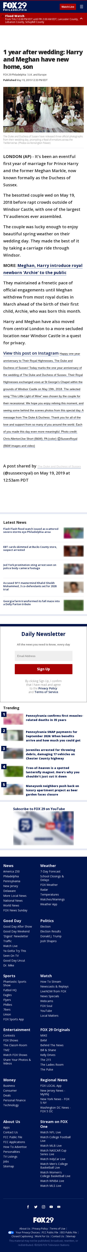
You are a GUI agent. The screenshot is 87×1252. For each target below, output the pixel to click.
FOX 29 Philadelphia (14, 74)
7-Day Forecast (50, 871)
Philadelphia (11, 876)
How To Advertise (15, 1147)
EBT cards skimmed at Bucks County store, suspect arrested (30, 548)
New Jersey (10, 886)
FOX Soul (46, 1006)
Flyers (7, 1000)
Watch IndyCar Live (52, 1159)
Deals (7, 1095)
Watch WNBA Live (52, 1181)
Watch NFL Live (50, 1132)
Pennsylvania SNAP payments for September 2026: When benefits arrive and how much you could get (53, 736)
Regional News (53, 1079)
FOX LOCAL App (51, 1086)
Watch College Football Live (55, 1139)
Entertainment (16, 1029)
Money (9, 1079)
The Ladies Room (52, 1064)
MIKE (43, 1035)
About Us (11, 1121)
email (59, 1207)
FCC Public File (12, 1137)
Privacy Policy (47, 688)
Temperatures (49, 894)
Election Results (50, 931)
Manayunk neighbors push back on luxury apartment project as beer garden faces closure (52, 790)
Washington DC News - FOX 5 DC (55, 1109)
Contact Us (10, 1132)
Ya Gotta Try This (14, 951)
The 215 (45, 1060)
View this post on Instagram (31, 353)
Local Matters (49, 1015)
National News (13, 900)
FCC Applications (14, 1142)
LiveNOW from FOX (53, 991)
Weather (48, 865)
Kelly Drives (47, 1055)
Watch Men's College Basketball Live (54, 1165)
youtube (51, 1207)
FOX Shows (10, 1040)
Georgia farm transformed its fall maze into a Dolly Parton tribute (31, 602)
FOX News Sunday (15, 910)
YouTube (46, 1011)
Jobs (6, 1161)
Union (7, 1014)
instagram (43, 1207)
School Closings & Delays (52, 878)
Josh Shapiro (48, 941)
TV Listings (10, 1156)
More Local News (15, 896)
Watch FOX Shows (15, 1055)
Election (45, 926)
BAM (43, 1040)
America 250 (11, 871)
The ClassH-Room (15, 1045)
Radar (44, 890)
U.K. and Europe (37, 74)
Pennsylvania (11, 881)
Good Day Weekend (16, 931)
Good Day (12, 920)
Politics (47, 920)
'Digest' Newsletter (15, 936)
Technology (11, 1105)
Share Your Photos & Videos (17, 1061)
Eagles (7, 995)
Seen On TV (11, 956)
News (8, 865)
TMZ (6, 1050)
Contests (9, 1035)
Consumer (10, 1090)
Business (9, 1086)
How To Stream (50, 981)
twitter (36, 1207)
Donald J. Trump (51, 936)
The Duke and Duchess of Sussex (59, 466)
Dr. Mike (8, 965)
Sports (9, 975)
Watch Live (68, 6)
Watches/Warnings (52, 899)
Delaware (9, 891)
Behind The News (52, 1045)
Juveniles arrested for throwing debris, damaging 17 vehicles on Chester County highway (50, 754)
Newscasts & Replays (54, 986)
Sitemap (8, 1166)
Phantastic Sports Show (14, 983)
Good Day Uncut (14, 960)
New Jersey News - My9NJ (52, 1092)
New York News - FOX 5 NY (54, 1101)
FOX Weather (49, 885)
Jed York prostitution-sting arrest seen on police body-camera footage (29, 566)
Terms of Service (46, 692)
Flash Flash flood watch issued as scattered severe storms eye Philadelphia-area (30, 530)
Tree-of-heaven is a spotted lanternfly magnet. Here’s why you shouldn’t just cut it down (53, 772)
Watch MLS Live (50, 1186)
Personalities (11, 1152)
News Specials (49, 996)
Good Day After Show (17, 926)
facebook (28, 1207)
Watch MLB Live (51, 1145)
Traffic (7, 941)
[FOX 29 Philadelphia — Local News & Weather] (15, 6)
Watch (46, 975)
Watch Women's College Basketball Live (55, 1174)
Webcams (46, 1001)
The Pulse (46, 1069)
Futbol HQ (10, 990)
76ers (7, 1009)
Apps (6, 1127)
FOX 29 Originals (55, 1029)
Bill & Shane (48, 1050)
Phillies (7, 1005)
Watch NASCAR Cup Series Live (53, 1152)
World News (11, 905)
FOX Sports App (13, 1019)
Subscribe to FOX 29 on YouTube (39, 809)
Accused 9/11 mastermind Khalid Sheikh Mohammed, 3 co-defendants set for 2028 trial (29, 586)
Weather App (48, 904)
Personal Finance (14, 1100)
